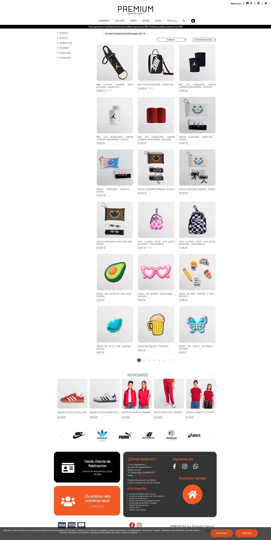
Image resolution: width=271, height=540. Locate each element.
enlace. (141, 532)
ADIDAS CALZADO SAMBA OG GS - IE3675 (108, 412)
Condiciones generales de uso (142, 494)
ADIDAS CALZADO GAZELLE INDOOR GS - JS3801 (80, 412)
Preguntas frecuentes (138, 505)
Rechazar (221, 533)
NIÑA (158, 20)
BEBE (145, 20)
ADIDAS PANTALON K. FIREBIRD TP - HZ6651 (174, 412)
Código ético (134, 507)
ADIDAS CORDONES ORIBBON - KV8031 (197, 189)
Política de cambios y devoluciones (144, 500)
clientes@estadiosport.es (146, 475)
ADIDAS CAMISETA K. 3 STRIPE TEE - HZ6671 (206, 412)
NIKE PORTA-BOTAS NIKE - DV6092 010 (155, 84)
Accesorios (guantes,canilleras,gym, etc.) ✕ (125, 33)
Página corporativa (137, 510)
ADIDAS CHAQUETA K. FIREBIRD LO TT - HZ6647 (144, 412)
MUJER (119, 20)
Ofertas (172, 20)
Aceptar (246, 533)
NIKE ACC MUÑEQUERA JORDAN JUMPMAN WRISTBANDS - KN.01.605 (156, 138)
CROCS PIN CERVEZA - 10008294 (153, 346)
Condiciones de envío (138, 498)
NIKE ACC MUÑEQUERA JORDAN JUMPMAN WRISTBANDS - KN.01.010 (197, 85)
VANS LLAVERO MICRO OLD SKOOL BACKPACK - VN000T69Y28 (197, 242)
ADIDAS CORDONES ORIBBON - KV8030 (156, 189)
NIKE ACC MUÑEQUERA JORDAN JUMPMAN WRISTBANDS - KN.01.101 (114, 138)
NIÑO (133, 20)
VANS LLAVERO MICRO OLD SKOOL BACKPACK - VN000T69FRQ (156, 242)
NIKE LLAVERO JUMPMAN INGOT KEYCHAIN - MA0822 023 (114, 85)
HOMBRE (104, 20)
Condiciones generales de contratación (146, 496)
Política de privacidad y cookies (143, 503)
